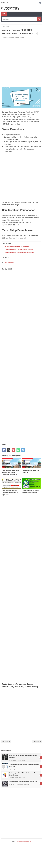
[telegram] (23, 450)
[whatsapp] (18, 450)
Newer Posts (6, 741)
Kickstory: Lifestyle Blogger (24, 841)
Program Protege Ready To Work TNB (17, 246)
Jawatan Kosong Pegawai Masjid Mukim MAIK (19, 252)
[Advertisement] (21, 63)
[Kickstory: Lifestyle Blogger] (10, 8)
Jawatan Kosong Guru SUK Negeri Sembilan (19, 249)
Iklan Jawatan (9, 262)
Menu (4, 14)
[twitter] (8, 450)
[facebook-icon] (40, 2)
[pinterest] (13, 450)
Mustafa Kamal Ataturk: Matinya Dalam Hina (23, 781)
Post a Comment (19, 37)
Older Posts (37, 741)
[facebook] (4, 450)
